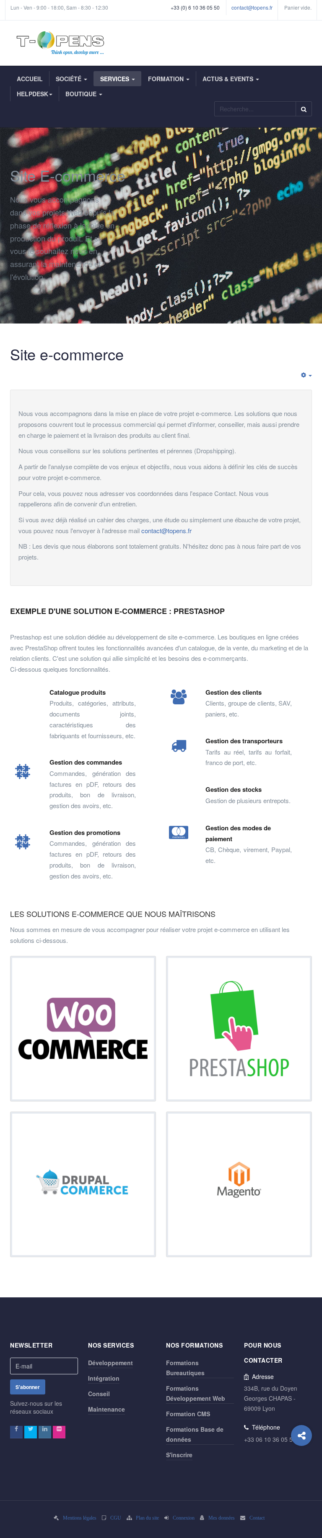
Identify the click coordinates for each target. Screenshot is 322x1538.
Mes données (221, 1517)
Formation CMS (188, 1414)
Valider (304, 108)
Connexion (184, 1517)
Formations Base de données (194, 1434)
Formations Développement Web (195, 1393)
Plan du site (147, 1517)
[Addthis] (301, 1435)
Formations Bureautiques (185, 1367)
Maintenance (106, 1409)
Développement (110, 1362)
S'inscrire (179, 1455)
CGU (115, 1517)
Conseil (99, 1393)
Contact (257, 1517)
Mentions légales (79, 1517)
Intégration (103, 1378)
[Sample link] (16, 1432)
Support (18, 19)
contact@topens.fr (252, 7)
